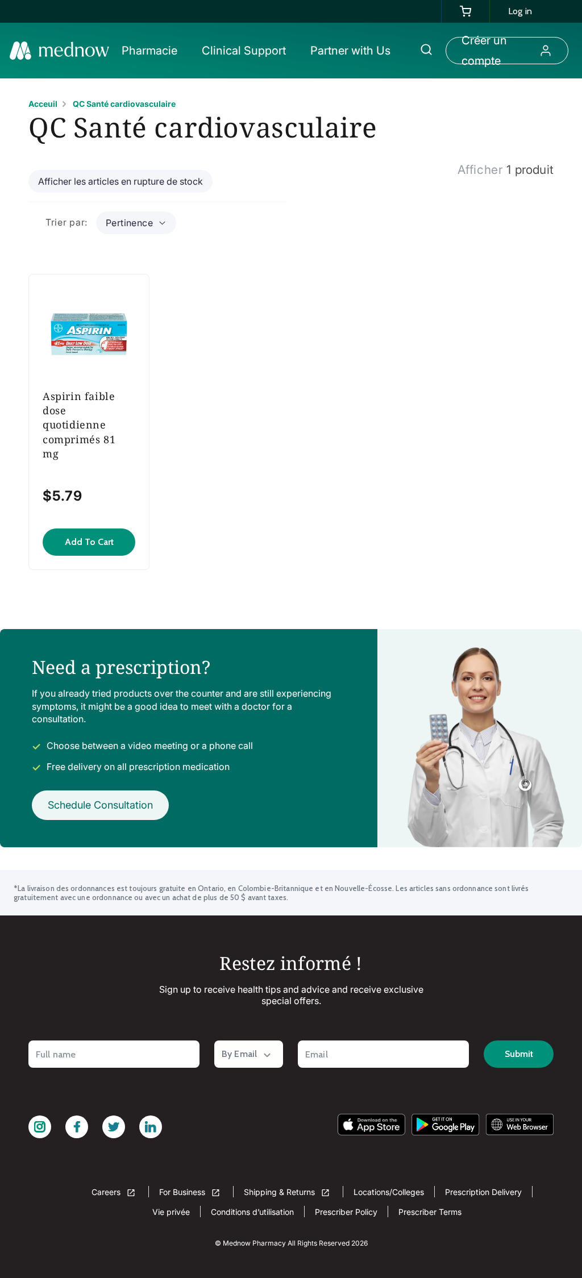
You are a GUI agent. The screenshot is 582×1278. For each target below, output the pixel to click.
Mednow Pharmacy (254, 1243)
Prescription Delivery (483, 1192)
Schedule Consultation (100, 805)
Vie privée (171, 1212)
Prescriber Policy (346, 1212)
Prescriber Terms (430, 1212)
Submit (519, 1053)
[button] (155, 50)
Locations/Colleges (389, 1192)
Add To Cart (89, 541)
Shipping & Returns (280, 1192)
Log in (520, 11)
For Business (183, 1192)
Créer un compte (484, 50)
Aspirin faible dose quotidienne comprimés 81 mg (79, 424)
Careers (107, 1192)
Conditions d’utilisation (252, 1212)
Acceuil (42, 104)
